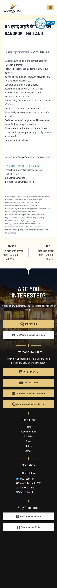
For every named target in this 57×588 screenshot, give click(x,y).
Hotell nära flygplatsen (13, 209)
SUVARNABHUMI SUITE (16, 166)
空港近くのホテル (44, 230)
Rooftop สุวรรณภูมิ (11, 211)
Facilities (28, 436)
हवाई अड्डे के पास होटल (12, 224)
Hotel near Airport (11, 200)
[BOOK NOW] (33, 166)
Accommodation (29, 432)
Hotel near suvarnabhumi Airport (30, 200)
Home (28, 427)
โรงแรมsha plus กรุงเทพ (34, 227)
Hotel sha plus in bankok (30, 202)
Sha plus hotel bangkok (26, 211)
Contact (28, 451)
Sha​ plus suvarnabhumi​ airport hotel (17, 215)
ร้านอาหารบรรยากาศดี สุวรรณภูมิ (15, 227)
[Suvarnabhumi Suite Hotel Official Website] (12, 7)
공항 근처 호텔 (10, 233)
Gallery (28, 446)
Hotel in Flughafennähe (41, 196)
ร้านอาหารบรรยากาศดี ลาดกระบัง (30, 224)
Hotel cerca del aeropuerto (22, 196)
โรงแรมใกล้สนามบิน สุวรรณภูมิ (14, 230)
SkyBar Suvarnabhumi (12, 218)
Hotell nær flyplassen (29, 209)
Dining (28, 441)
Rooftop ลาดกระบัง (43, 209)
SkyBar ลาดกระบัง (26, 218)
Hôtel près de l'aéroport (13, 202)
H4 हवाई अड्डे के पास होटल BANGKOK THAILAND (13, 253)
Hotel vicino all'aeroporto (29, 206)
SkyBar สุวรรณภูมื (39, 218)
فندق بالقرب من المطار (29, 221)
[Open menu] (50, 7)
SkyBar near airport (37, 215)
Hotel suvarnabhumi (12, 206)
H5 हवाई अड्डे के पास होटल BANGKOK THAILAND (43, 253)
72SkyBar (8, 196)
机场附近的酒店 (30, 230)
